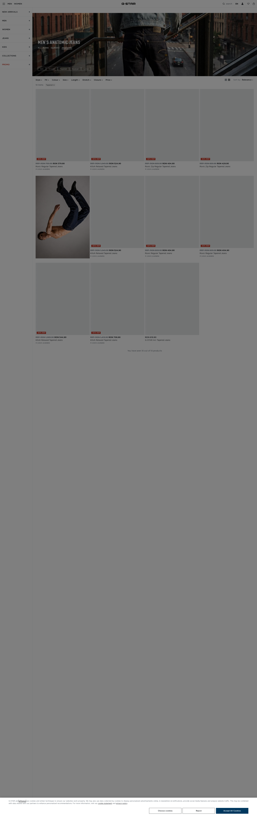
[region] (128, 807)
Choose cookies (165, 811)
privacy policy (121, 803)
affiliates (22, 801)
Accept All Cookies (232, 811)
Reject (199, 811)
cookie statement (105, 803)
